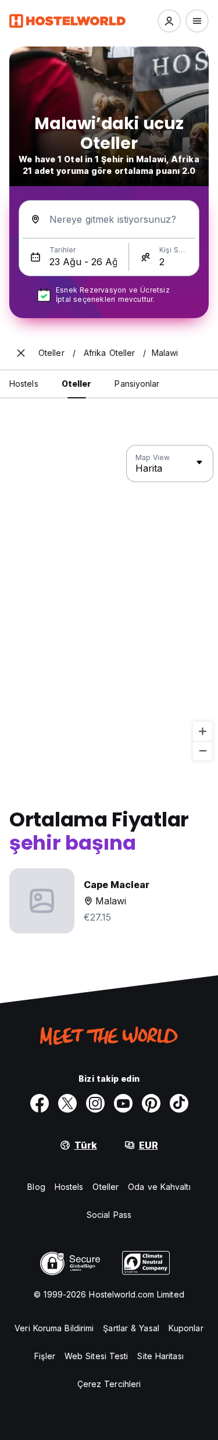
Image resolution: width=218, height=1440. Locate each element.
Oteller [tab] (77, 383)
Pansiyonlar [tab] (137, 383)
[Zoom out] (202, 750)
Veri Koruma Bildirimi (54, 1328)
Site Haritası (160, 1356)
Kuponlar (186, 1328)
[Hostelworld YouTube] (123, 1103)
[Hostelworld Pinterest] (151, 1103)
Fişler (44, 1356)
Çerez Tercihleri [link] (109, 1384)
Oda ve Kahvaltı (159, 1187)
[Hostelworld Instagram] (95, 1103)
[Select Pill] (169, 21)
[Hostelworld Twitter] (67, 1103)
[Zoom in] (202, 731)
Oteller (105, 1187)
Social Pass (109, 1215)
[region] (109, 603)
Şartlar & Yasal (131, 1328)
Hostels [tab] (23, 383)
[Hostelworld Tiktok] (179, 1103)
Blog (36, 1187)
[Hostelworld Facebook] (39, 1103)
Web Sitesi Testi (96, 1356)
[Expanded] (21, 353)
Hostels (69, 1187)
